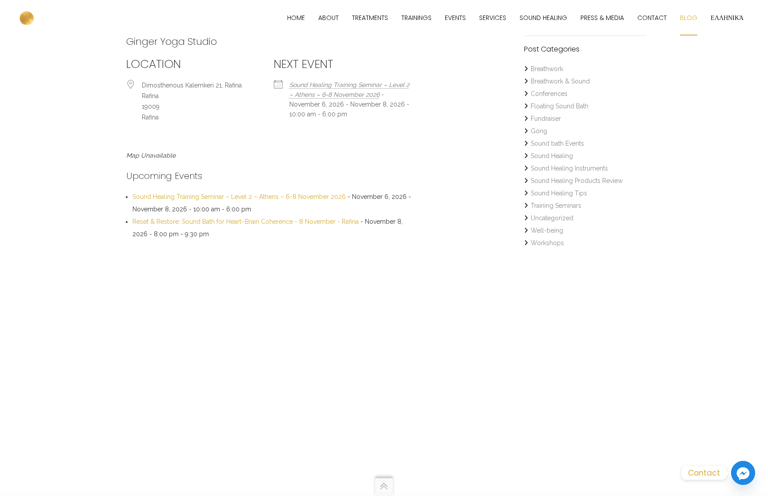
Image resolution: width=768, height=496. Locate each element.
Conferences (549, 93)
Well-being (547, 230)
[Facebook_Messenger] (743, 473)
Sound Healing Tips (559, 193)
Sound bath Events (557, 143)
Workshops (547, 242)
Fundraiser (546, 118)
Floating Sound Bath (559, 106)
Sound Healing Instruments (569, 168)
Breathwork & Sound (560, 81)
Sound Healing (552, 155)
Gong (539, 131)
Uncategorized (552, 218)
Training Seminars (556, 205)
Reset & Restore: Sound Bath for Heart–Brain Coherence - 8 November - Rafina (245, 221)
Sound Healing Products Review (577, 180)
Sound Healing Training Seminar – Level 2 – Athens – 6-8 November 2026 (239, 196)
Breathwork (547, 68)
